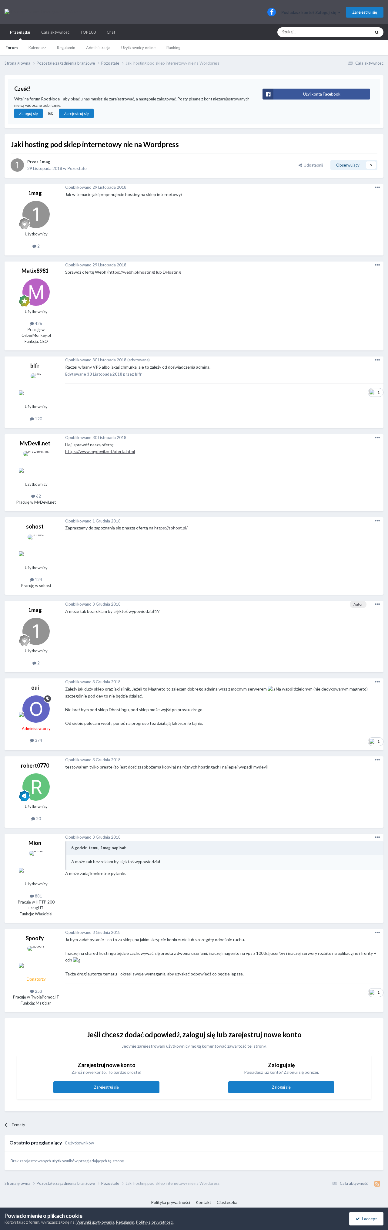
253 (38, 991)
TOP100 (88, 32)
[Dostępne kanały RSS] (377, 1183)
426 (38, 323)
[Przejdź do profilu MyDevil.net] (36, 464)
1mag (44, 161)
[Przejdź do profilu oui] (36, 709)
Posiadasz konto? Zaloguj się (309, 12)
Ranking (173, 47)
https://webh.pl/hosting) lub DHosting (145, 272)
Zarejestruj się (364, 12)
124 (38, 579)
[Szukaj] (376, 32)
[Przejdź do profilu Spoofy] (36, 959)
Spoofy (35, 938)
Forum (11, 47)
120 (38, 418)
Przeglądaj (20, 32)
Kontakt (203, 1202)
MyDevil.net (35, 443)
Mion (34, 843)
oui (35, 687)
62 (38, 496)
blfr (34, 365)
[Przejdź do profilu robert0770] (36, 787)
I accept (368, 1218)
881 (38, 896)
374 (38, 740)
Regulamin (66, 47)
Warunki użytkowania (95, 1222)
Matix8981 (35, 270)
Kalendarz (37, 47)
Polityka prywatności (170, 1202)
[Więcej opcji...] (377, 187)
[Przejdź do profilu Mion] (36, 864)
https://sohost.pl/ (171, 527)
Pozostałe (77, 168)
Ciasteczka (227, 1202)
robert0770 (35, 765)
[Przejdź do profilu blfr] (36, 387)
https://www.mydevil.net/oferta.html (100, 451)
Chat (111, 32)
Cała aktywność (55, 32)
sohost (35, 526)
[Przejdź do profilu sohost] (36, 548)
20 (38, 818)
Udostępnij (312, 165)
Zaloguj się (28, 113)
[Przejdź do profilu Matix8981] (36, 292)
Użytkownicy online (138, 47)
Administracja (98, 47)
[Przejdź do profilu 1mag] (17, 165)
